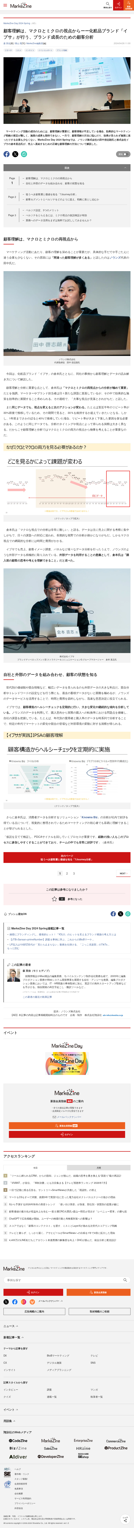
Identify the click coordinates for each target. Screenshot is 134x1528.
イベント (9, 1409)
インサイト (29, 50)
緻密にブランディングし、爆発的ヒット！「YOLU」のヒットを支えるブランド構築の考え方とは (63, 934)
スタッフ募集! (21, 1478)
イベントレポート (45, 50)
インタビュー (10, 1389)
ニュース (9, 1326)
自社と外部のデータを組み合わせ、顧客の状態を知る (55, 183)
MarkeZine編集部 (35, 43)
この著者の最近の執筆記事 (37, 996)
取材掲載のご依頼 (99, 1311)
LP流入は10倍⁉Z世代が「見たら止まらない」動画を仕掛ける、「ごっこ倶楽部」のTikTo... (59, 944)
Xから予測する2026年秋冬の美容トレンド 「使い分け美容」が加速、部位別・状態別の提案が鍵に (64, 1204)
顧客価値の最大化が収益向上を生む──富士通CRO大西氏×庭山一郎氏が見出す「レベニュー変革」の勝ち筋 (68, 1211)
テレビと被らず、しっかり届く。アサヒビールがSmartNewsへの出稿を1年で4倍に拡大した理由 (62, 1233)
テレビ (94, 1355)
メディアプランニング (59, 1370)
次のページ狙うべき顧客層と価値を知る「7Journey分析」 (67, 857)
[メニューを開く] (5, 5)
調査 (49, 1389)
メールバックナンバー (69, 1117)
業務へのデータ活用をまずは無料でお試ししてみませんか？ (59, 220)
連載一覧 (52, 1396)
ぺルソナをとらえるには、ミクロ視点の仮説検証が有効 (56, 215)
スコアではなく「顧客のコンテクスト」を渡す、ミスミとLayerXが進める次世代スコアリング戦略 (63, 1225)
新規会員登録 (68, 1125)
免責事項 (18, 1488)
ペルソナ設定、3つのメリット (42, 210)
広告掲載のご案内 (34, 1311)
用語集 (7, 1421)
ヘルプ (17, 1468)
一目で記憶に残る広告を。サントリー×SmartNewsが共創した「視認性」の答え (52, 1190)
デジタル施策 (54, 1362)
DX (5, 1355)
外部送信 (18, 1508)
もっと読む (13, 948)
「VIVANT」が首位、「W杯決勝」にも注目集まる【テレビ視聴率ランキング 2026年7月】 (58, 1182)
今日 (35, 1167)
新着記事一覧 (11, 1337)
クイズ (7, 1396)
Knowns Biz (90, 817)
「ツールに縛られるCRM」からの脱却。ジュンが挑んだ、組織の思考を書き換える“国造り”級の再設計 (65, 1175)
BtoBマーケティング (58, 1355)
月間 (99, 1167)
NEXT (122, 873)
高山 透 (18, 43)
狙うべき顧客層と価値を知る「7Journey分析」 (52, 194)
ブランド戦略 (62, 50)
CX (5, 1362)
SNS (93, 1362)
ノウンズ (115, 257)
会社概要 (18, 1493)
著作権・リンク (21, 1473)
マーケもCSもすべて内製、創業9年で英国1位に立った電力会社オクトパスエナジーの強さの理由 (62, 1197)
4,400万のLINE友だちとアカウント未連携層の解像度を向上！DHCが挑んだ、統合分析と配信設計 (62, 1240)
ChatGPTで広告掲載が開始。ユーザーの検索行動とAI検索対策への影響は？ (50, 1218)
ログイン (69, 1134)
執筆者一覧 (97, 1396)
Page (12, 197)
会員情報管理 (20, 1483)
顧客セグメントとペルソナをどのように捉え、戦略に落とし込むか (62, 199)
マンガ (94, 1389)
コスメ (18, 50)
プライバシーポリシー (24, 1503)
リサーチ (8, 50)
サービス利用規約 (22, 1498)
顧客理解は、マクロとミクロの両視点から (49, 178)
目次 (67, 167)
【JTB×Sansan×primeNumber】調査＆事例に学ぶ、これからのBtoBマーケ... (52, 939)
